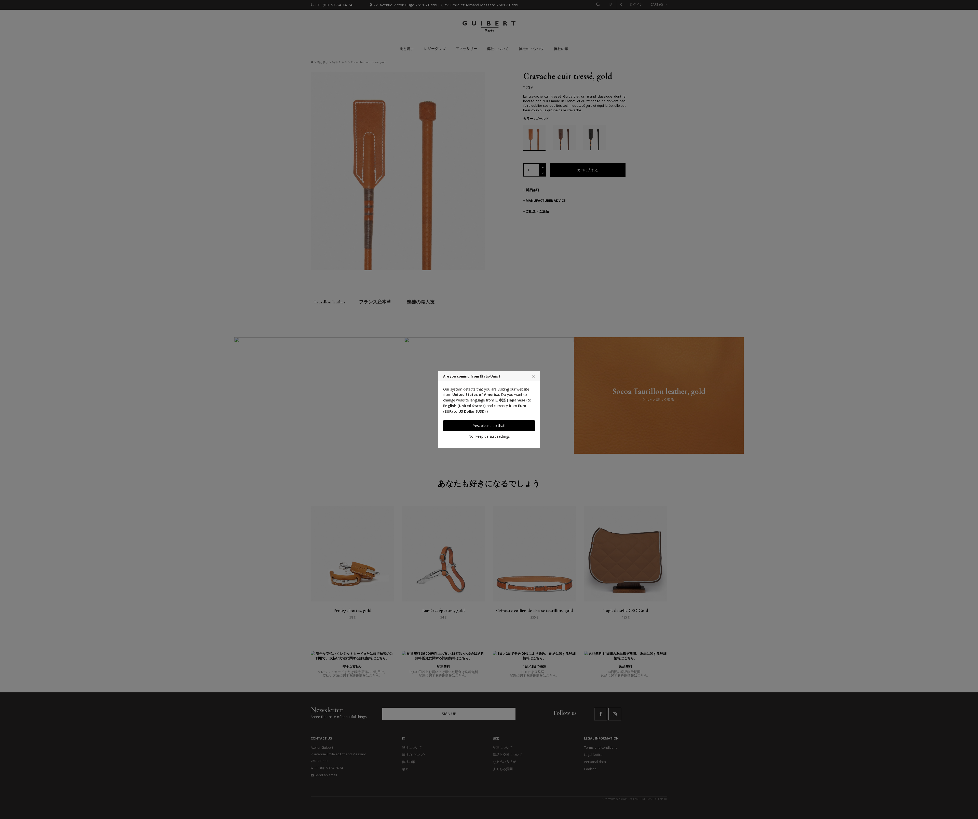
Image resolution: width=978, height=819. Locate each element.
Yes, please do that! (489, 425)
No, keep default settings (489, 436)
